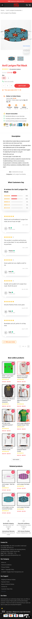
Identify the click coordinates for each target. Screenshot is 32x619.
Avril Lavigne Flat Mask (23, 484)
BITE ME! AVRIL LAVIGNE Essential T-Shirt (7, 425)
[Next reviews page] (28, 346)
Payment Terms (5, 582)
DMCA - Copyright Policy (7, 569)
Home (2, 10)
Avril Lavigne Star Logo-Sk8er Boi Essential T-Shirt (23, 400)
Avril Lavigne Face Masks (8, 13)
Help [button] (29, 616)
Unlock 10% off (3, 611)
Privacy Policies (5, 567)
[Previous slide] (3, 35)
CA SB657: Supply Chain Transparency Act (12, 572)
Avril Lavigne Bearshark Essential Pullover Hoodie (23, 449)
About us (3, 562)
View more (16, 459)
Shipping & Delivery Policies (8, 579)
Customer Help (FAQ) (6, 589)
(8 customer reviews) (15, 69)
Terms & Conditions (6, 564)
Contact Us (4, 586)
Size (3, 75)
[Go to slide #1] (12, 59)
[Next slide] (28, 35)
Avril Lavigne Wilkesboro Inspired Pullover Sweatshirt (8, 400)
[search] (27, 5)
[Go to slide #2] (20, 59)
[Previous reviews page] (20, 346)
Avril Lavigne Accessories (14, 10)
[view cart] (30, 5)
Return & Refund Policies (7, 584)
